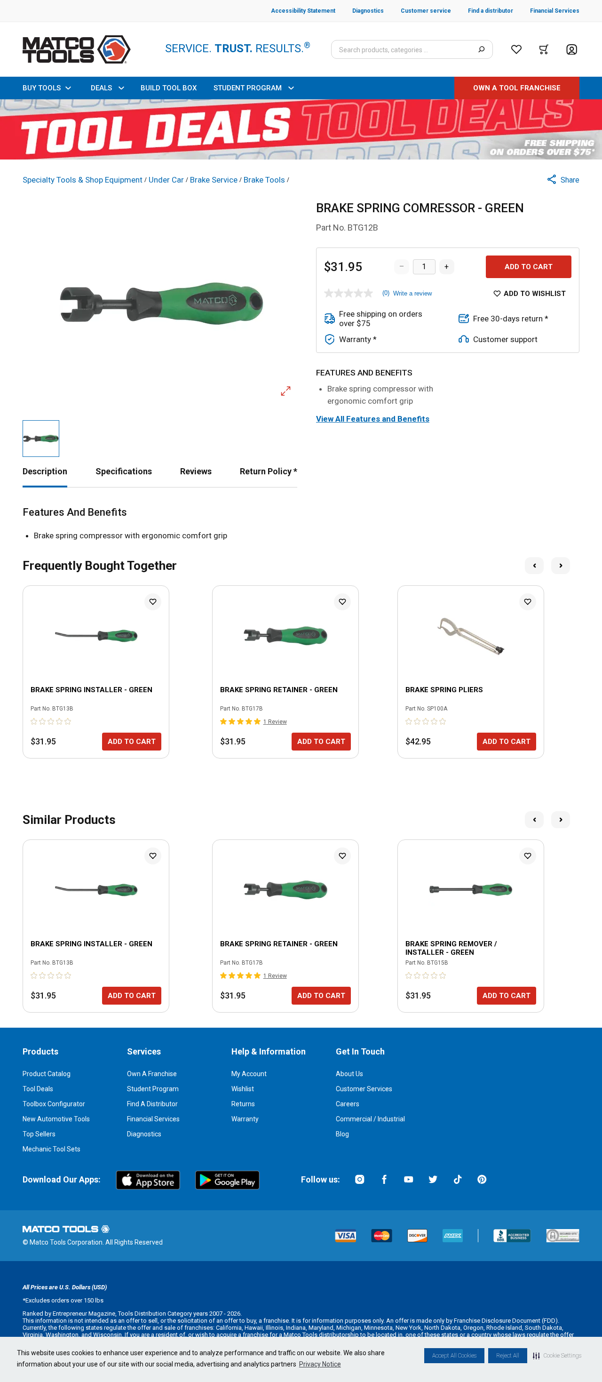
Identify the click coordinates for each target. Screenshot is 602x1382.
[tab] (45, 471)
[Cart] (544, 49)
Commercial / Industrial (370, 1119)
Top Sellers (39, 1134)
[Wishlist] (516, 49)
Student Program (153, 1089)
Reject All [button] (507, 1355)
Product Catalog (47, 1074)
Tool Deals (38, 1089)
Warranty (245, 1119)
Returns (243, 1104)
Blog (342, 1134)
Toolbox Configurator (54, 1104)
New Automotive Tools (56, 1119)
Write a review (412, 293)
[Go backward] (534, 565)
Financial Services (153, 1119)
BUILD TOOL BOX (169, 88)
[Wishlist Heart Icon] (152, 601)
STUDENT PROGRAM (248, 88)
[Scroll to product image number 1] (41, 438)
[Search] (481, 49)
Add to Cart (529, 267)
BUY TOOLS (42, 88)
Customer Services (364, 1089)
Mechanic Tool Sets (51, 1149)
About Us (349, 1074)
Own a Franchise (152, 1074)
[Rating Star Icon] (34, 721)
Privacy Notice (320, 1364)
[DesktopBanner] (301, 129)
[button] (557, 1355)
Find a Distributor (152, 1104)
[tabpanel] (301, 524)
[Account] (572, 50)
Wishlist (242, 1089)
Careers (347, 1104)
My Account (249, 1074)
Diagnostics (144, 1134)
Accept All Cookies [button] (454, 1355)
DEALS (101, 88)
